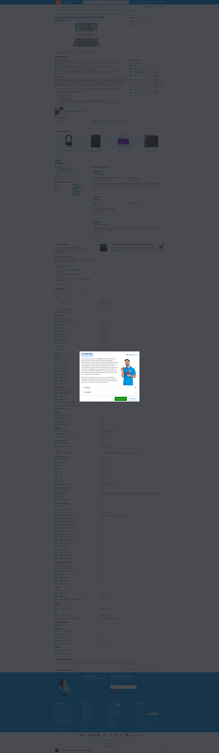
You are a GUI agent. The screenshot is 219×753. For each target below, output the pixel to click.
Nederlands (131, 355)
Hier (82, 382)
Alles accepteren (120, 399)
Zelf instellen (132, 399)
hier (92, 377)
